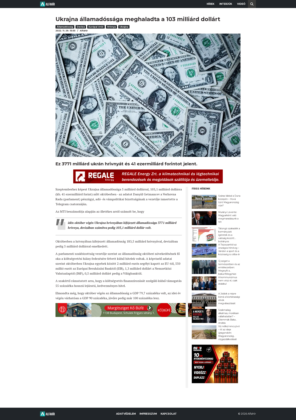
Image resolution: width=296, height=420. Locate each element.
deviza (81, 26)
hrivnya (111, 26)
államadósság (65, 26)
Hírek (210, 3)
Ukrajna (123, 26)
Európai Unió (95, 26)
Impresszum (148, 413)
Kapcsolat (169, 413)
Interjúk (225, 3)
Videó (241, 3)
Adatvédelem (126, 413)
